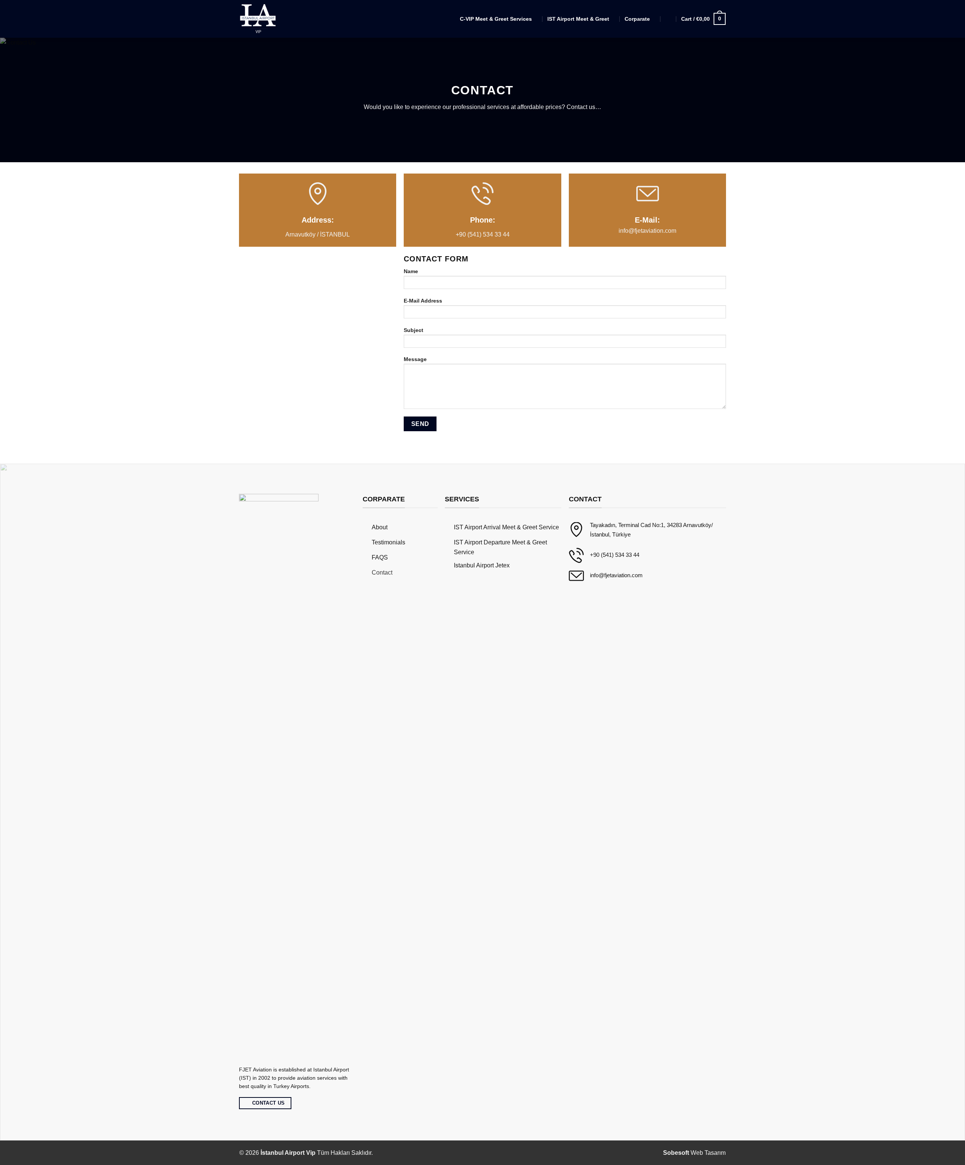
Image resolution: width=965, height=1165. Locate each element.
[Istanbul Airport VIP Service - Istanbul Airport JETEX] (258, 19)
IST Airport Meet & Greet (578, 19)
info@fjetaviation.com (647, 230)
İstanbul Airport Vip (288, 1153)
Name (411, 271)
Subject (413, 330)
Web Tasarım (694, 1153)
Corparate (637, 19)
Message (415, 359)
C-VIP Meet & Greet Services (496, 19)
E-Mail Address (423, 301)
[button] (668, 18)
